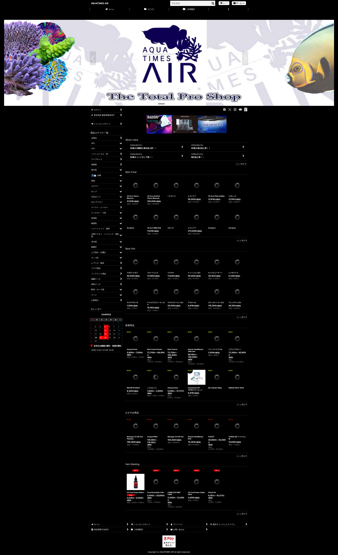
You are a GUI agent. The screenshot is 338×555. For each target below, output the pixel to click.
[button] (228, 9)
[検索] (213, 3)
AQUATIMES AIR (99, 3)
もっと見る (240, 164)
